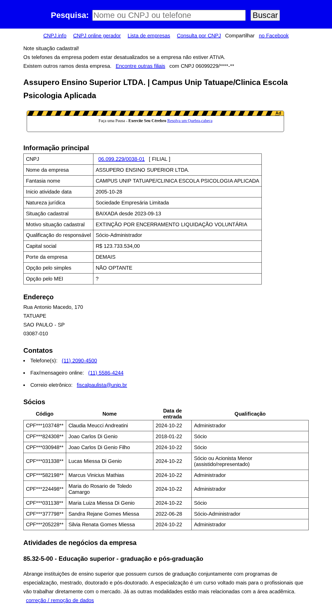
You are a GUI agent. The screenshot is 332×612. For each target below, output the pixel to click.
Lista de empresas (149, 35)
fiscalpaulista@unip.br (102, 385)
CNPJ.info (54, 35)
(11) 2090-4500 (79, 360)
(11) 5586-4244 (105, 373)
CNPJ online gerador (97, 35)
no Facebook (274, 35)
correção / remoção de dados (60, 600)
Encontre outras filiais (140, 66)
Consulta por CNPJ (199, 35)
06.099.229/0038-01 (121, 159)
